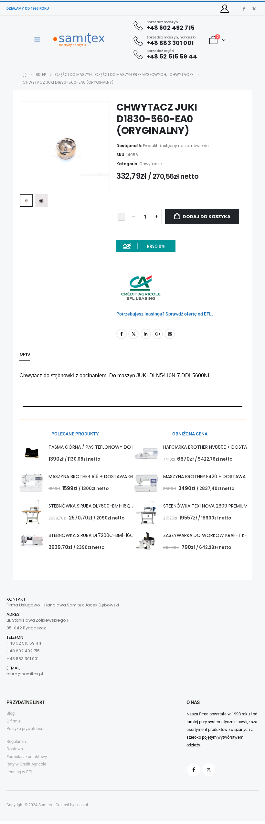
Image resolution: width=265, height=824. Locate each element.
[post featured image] (31, 453)
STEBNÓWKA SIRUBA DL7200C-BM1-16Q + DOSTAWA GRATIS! (114, 535)
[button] (27, 146)
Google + (158, 334)
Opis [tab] (24, 354)
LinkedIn (146, 334)
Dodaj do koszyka (206, 216)
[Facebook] (244, 9)
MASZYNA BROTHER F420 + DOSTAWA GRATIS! (213, 476)
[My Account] (225, 9)
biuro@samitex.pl (24, 674)
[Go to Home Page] (24, 75)
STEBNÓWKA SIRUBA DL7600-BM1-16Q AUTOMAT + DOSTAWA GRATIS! (124, 506)
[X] (254, 9)
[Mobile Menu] (39, 40)
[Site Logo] (79, 40)
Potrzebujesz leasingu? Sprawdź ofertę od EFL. (164, 313)
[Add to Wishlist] (121, 217)
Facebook (121, 334)
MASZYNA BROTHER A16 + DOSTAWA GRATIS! (96, 476)
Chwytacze (150, 163)
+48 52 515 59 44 (23, 643)
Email (169, 334)
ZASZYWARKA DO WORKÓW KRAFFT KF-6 (207, 535)
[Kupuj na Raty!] (145, 245)
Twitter (133, 334)
